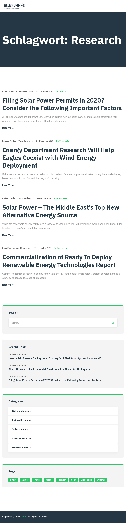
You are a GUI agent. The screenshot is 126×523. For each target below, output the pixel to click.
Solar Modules (24, 198)
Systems (101, 480)
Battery (13, 480)
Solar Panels (86, 480)
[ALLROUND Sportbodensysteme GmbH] (15, 6)
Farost (24, 516)
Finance (37, 480)
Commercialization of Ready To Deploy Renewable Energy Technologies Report (58, 261)
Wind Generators (25, 141)
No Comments (62, 141)
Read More (8, 128)
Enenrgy (25, 480)
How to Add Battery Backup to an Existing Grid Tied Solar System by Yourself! (55, 358)
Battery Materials (9, 91)
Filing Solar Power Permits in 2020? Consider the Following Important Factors (62, 104)
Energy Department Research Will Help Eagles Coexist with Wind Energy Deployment (58, 157)
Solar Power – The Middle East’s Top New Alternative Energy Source (60, 211)
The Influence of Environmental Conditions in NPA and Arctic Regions (49, 369)
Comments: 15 (62, 91)
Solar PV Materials (22, 438)
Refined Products (25, 91)
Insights (49, 480)
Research (62, 480)
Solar (73, 480)
